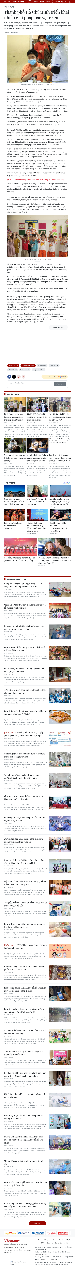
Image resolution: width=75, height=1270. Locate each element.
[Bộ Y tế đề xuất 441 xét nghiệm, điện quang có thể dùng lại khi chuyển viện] (60, 929)
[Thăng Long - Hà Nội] (62, 2)
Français (42, 1)
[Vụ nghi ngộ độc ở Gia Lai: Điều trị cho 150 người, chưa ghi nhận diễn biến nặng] (60, 780)
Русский (58, 1)
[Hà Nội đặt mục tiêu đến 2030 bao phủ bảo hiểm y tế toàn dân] (60, 1121)
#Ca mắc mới (42, 365)
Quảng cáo (58, 1243)
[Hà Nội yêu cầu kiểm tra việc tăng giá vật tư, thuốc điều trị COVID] (60, 404)
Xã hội (6, 7)
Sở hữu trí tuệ (39, 1240)
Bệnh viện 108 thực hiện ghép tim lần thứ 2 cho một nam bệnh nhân (25, 819)
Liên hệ (65, 1243)
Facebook (9, 377)
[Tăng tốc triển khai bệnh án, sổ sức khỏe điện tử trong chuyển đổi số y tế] (60, 908)
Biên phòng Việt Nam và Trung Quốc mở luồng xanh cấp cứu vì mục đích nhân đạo (25, 1205)
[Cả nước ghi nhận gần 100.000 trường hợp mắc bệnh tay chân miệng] (60, 1036)
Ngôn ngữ (70, 1240)
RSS (59, 1240)
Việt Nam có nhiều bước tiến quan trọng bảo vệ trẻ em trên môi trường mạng (25, 883)
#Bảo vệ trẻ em (24, 370)
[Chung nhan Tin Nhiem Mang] (19, 1263)
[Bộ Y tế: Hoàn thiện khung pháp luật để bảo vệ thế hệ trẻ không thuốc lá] (60, 653)
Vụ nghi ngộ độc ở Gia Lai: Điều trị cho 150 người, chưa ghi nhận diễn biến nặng (23, 776)
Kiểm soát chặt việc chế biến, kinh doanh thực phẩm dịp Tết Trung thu (24, 968)
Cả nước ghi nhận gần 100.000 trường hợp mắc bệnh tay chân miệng (25, 1032)
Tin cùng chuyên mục (16, 579)
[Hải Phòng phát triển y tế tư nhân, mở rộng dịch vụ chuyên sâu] (60, 1100)
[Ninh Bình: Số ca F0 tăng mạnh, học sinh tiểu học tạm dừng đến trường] (37, 445)
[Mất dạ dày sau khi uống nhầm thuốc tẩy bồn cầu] (60, 1166)
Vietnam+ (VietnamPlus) (18, 1)
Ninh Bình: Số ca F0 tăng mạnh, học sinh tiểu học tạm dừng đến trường (37, 458)
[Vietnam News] (25, 1233)
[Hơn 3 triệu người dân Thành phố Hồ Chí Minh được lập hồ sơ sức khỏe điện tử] (60, 993)
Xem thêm (37, 1223)
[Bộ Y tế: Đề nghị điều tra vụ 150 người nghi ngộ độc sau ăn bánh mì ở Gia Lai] (60, 717)
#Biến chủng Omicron (28, 365)
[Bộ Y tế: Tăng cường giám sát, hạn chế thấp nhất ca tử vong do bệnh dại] (60, 1188)
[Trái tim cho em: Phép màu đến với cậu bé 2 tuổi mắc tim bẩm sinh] (60, 1057)
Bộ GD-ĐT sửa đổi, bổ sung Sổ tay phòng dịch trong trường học (37, 417)
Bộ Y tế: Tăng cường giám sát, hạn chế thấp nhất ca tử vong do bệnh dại (25, 1184)
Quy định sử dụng (50, 1240)
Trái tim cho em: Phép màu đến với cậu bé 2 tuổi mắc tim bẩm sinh (23, 1053)
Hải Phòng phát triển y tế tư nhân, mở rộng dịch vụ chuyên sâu (25, 1095)
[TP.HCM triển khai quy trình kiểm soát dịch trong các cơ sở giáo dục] (35, 179)
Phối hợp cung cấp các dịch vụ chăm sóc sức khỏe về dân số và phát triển (24, 798)
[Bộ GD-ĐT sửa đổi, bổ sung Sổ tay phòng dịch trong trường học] (37, 404)
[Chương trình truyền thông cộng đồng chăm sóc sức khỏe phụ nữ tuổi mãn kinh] (60, 866)
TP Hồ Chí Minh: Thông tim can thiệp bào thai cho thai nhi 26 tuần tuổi (25, 691)
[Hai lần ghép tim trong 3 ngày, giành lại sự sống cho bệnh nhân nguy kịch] (60, 738)
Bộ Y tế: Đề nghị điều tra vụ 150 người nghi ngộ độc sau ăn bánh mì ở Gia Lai (25, 712)
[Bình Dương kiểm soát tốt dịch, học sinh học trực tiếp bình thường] (15, 404)
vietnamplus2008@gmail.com (48, 1259)
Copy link (23, 377)
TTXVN (43, 1243)
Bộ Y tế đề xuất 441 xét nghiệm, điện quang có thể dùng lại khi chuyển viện (24, 925)
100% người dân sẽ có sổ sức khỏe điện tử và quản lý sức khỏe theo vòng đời (23, 840)
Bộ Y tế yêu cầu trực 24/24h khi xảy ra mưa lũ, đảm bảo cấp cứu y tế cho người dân (24, 1010)
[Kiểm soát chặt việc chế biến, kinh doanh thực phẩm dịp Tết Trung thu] (60, 972)
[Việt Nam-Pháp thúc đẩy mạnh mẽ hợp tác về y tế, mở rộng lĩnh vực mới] (60, 610)
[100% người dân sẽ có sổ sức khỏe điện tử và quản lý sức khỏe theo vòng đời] (60, 844)
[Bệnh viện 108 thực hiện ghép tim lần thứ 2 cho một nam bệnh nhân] (60, 823)
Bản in (19, 377)
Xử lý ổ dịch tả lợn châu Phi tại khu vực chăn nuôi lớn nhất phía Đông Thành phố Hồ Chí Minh (23, 1139)
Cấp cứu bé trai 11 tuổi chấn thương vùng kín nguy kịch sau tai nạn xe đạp (24, 627)
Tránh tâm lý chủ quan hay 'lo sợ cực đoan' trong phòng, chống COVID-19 (60, 458)
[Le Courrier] (38, 1233)
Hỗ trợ (63, 1240)
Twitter (14, 377)
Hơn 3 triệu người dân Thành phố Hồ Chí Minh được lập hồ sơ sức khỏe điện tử (25, 989)
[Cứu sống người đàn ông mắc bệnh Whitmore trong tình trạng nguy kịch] (60, 759)
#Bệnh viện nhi (54, 365)
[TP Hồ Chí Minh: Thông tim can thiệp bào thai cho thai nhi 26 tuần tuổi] (60, 695)
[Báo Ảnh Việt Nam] (50, 1233)
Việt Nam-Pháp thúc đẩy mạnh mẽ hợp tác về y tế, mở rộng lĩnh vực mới (25, 606)
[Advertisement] (37, 344)
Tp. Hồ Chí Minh (39, 370)
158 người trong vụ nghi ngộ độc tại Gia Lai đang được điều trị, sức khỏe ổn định (23, 585)
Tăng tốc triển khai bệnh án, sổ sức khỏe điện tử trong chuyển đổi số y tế (25, 904)
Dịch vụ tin (50, 1243)
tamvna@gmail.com (41, 1254)
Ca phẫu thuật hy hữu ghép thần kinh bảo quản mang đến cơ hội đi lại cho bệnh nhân (25, 1074)
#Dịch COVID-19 (13, 365)
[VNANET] (66, 1233)
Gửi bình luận (60, 384)
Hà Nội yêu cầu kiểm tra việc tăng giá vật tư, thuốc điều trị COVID (60, 417)
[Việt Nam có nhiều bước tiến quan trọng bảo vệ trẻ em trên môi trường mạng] (60, 887)
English (36, 1)
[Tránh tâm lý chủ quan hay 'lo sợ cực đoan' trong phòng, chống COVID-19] (60, 445)
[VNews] (59, 1233)
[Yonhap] (10, 1233)
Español (48, 1)
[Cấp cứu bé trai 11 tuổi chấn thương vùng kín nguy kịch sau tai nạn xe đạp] (60, 631)
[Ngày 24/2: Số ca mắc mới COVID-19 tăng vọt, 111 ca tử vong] (15, 445)
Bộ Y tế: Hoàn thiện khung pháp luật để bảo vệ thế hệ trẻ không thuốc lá (24, 649)
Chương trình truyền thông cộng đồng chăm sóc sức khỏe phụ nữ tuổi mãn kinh (24, 861)
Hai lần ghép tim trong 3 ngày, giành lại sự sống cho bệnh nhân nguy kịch (24, 734)
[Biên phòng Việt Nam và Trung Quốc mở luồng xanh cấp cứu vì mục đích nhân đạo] (60, 1209)
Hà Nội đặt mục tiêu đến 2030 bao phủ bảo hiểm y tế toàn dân (23, 1117)
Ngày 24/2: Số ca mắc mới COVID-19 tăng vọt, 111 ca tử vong (15, 458)
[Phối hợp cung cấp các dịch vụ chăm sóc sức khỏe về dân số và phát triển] (60, 802)
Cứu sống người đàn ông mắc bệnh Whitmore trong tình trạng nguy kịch (24, 755)
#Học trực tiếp (13, 370)
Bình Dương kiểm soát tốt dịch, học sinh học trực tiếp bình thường (13, 417)
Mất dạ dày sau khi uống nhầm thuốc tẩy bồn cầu (24, 1162)
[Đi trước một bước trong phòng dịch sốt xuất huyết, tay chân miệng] (60, 674)
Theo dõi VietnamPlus (49, 377)
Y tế (12, 7)
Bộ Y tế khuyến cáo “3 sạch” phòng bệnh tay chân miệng (25, 947)
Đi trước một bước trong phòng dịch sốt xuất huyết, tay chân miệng (24, 670)
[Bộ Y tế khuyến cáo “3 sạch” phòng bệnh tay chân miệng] (60, 951)
